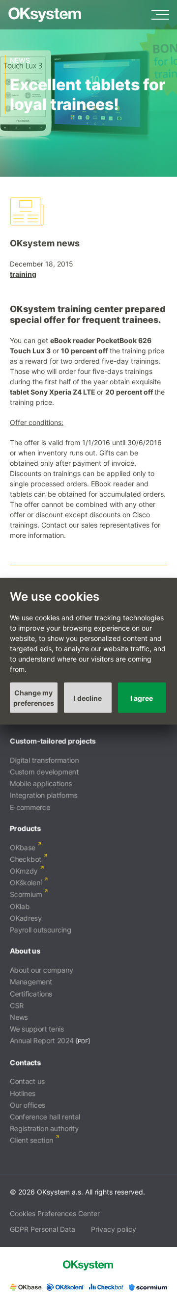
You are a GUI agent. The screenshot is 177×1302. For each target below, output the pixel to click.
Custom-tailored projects (53, 741)
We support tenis (37, 1029)
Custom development (44, 772)
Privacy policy (113, 1229)
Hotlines (22, 1093)
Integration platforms (43, 795)
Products (25, 828)
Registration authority (44, 1128)
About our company (41, 970)
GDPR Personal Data (42, 1229)
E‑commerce (30, 807)
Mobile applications (41, 783)
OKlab (20, 906)
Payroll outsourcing (40, 930)
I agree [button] (141, 697)
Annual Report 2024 (42, 1040)
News (19, 1017)
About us (25, 951)
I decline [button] (88, 697)
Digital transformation (44, 760)
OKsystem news (45, 243)
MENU (160, 14)
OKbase (22, 847)
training (23, 274)
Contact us (27, 1081)
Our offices (27, 1105)
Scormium (26, 894)
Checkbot (25, 859)
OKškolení (26, 882)
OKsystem (45, 14)
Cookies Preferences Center (55, 1213)
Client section (31, 1140)
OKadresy (26, 918)
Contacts (25, 1062)
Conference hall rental (45, 1117)
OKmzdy (24, 871)
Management (31, 982)
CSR (17, 1005)
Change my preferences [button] (33, 698)
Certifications (31, 993)
